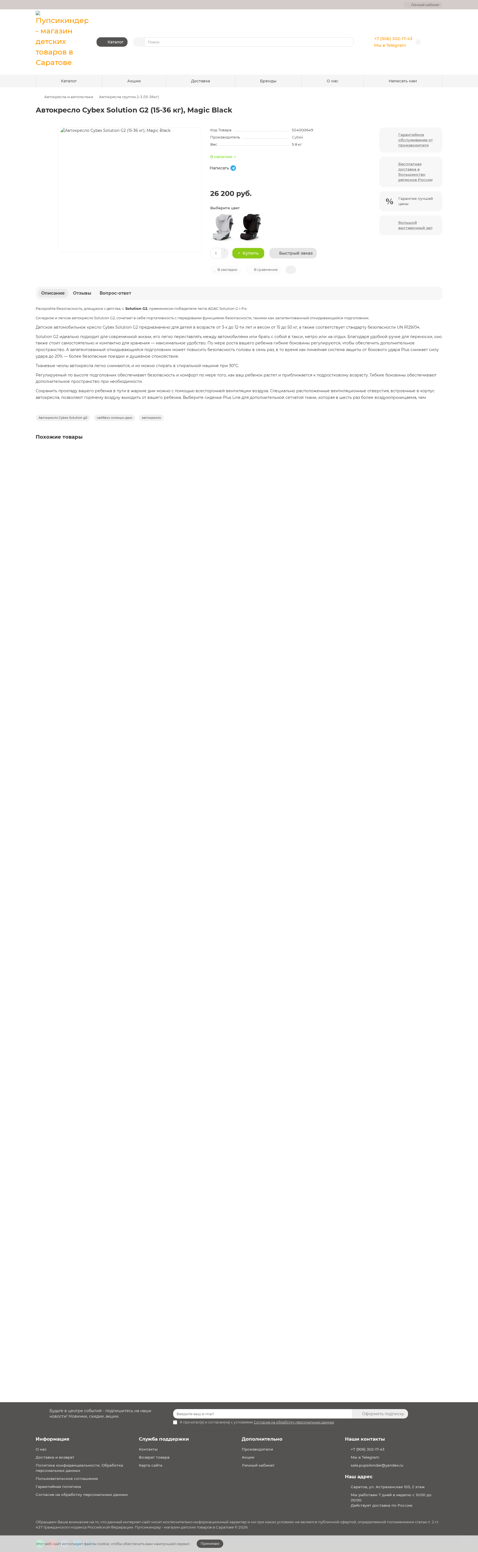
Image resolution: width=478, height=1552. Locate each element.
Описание (53, 293)
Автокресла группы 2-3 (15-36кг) (129, 97)
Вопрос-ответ (115, 293)
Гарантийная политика (58, 1486)
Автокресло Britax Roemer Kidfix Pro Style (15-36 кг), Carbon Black (104, 1095)
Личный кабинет (258, 1465)
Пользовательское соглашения (67, 1478)
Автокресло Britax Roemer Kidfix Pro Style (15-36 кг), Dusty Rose (102, 1282)
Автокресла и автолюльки (68, 97)
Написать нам (403, 80)
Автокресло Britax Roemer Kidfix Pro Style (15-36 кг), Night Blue (101, 909)
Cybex (297, 137)
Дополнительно (262, 1439)
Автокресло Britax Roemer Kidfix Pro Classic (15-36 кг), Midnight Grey (107, 522)
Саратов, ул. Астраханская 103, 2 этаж (388, 1487)
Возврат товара (154, 1457)
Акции (134, 80)
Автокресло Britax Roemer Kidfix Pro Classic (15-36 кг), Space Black (104, 708)
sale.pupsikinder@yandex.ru (377, 1465)
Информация (52, 1439)
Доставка (200, 80)
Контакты (148, 1449)
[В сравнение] (437, 463)
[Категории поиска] (138, 42)
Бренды (268, 80)
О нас (332, 80)
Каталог (69, 80)
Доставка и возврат (55, 1457)
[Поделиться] (290, 270)
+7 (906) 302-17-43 (393, 38)
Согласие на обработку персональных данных (82, 1494)
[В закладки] (437, 452)
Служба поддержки (164, 1439)
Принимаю (210, 1543)
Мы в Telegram (390, 45)
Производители (257, 1449)
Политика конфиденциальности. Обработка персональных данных (79, 1468)
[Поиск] (348, 42)
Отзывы (82, 293)
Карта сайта (150, 1465)
